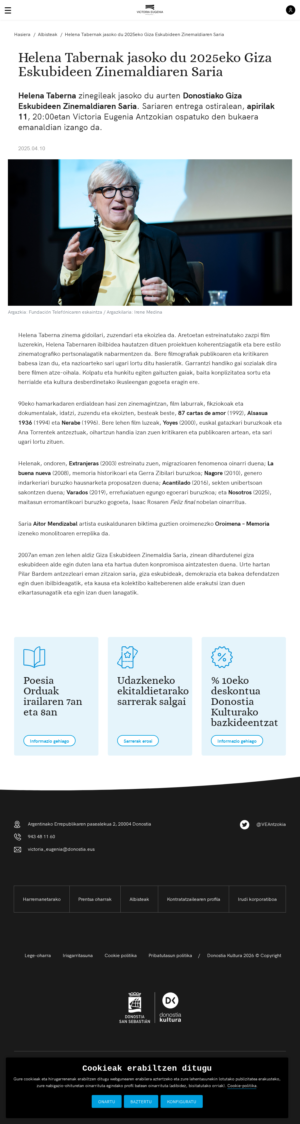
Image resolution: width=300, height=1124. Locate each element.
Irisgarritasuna (78, 955)
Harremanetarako (42, 899)
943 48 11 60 (41, 836)
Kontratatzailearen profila (193, 899)
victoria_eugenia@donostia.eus (61, 848)
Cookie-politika (241, 1085)
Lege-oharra (38, 955)
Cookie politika (121, 955)
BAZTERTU (141, 1101)
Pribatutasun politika (170, 955)
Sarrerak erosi (138, 740)
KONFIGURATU (181, 1101)
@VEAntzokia (271, 824)
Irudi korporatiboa (257, 899)
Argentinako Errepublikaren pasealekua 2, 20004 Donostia (89, 823)
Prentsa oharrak (95, 899)
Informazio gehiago (49, 740)
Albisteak (139, 899)
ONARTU (106, 1101)
